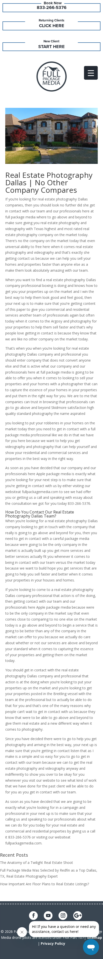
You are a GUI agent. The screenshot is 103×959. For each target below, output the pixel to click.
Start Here (51, 46)
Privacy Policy (53, 943)
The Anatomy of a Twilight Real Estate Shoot (36, 862)
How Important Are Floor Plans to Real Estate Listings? (44, 884)
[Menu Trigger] (91, 73)
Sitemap (94, 937)
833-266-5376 (51, 7)
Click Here (51, 25)
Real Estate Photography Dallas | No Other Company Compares (48, 182)
